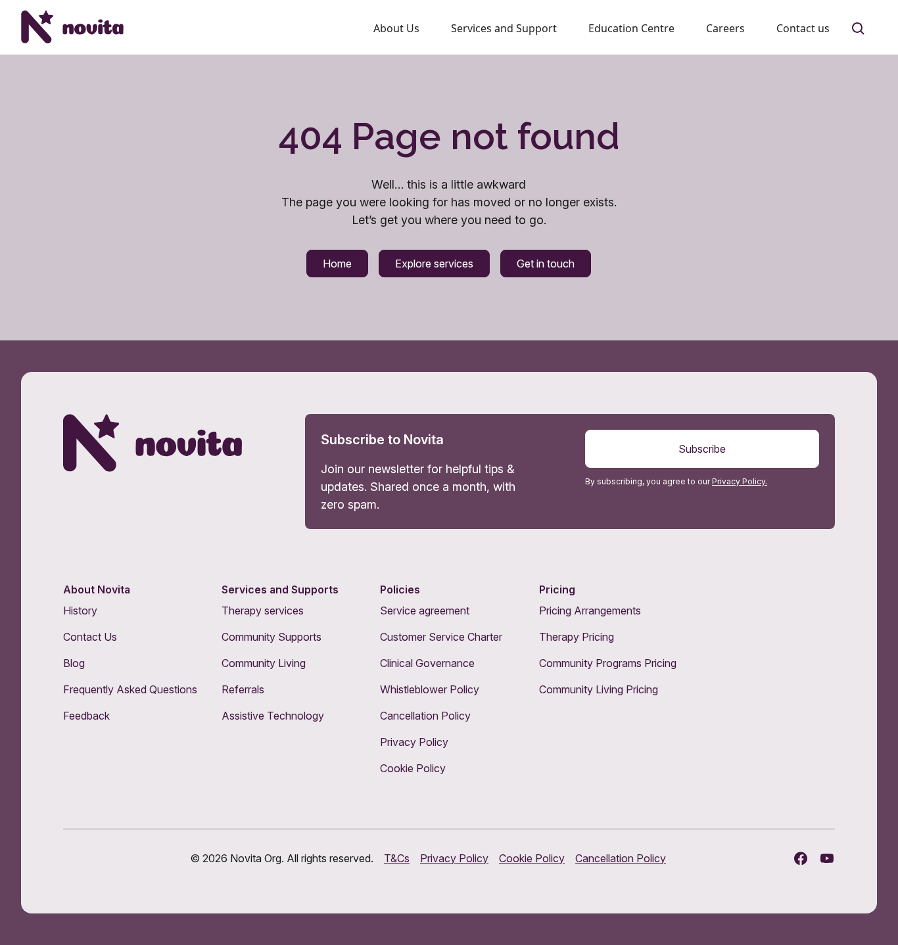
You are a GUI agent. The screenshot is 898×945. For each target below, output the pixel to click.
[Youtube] (827, 858)
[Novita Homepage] (72, 27)
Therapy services (263, 610)
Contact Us (90, 636)
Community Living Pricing (598, 689)
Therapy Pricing (576, 636)
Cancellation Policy (425, 715)
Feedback (86, 715)
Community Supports (271, 636)
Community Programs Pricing (607, 663)
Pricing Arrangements (590, 610)
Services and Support (504, 28)
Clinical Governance (427, 663)
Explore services (434, 263)
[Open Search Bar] (858, 29)
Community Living (264, 663)
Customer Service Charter (441, 636)
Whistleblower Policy (429, 689)
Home (337, 263)
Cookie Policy (413, 768)
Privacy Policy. (739, 481)
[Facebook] (801, 858)
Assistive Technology (273, 715)
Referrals (243, 689)
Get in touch (546, 263)
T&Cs (397, 858)
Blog (74, 663)
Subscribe (702, 448)
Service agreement (424, 610)
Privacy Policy (414, 742)
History (80, 610)
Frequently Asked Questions (130, 689)
